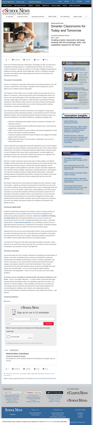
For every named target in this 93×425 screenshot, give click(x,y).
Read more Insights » (72, 146)
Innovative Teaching (22, 16)
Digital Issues (45, 5)
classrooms (16, 373)
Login (59, 1)
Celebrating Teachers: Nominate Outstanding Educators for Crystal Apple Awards (76, 180)
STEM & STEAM (52, 16)
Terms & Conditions (31, 343)
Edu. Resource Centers (20, 5)
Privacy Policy (40, 343)
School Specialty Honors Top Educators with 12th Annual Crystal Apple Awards (76, 167)
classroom (9, 373)
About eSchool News (35, 413)
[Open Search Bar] (86, 16)
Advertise (12, 414)
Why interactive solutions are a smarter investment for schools (74, 69)
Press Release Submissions (58, 417)
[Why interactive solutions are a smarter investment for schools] (71, 80)
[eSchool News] (16, 11)
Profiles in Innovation (74, 5)
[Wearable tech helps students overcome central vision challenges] (71, 100)
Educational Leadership (38, 16)
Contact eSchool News (57, 413)
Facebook (80, 413)
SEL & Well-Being (64, 16)
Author (6, 350)
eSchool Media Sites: (8, 2)
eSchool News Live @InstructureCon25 (71, 122)
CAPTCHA (10, 331)
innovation (7, 375)
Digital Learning (78, 16)
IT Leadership (9, 16)
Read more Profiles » (72, 108)
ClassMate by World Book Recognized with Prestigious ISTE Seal (75, 160)
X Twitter (80, 415)
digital (29, 373)
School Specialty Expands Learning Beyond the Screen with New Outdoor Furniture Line (75, 187)
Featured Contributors (35, 2)
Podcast (65, 5)
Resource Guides (55, 5)
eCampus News (20, 2)
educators (47, 373)
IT (11, 375)
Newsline (37, 5)
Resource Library (7, 5)
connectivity (23, 373)
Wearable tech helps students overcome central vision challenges (76, 89)
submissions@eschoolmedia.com (45, 378)
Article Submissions (57, 415)
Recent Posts (14, 350)
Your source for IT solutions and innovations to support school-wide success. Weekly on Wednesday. (33, 398)
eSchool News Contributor (17, 354)
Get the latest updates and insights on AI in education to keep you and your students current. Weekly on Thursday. (54, 398)
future (52, 373)
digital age (34, 373)
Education (41, 373)
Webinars (30, 5)
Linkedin (80, 417)
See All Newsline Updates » (74, 193)
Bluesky (67, 1)
